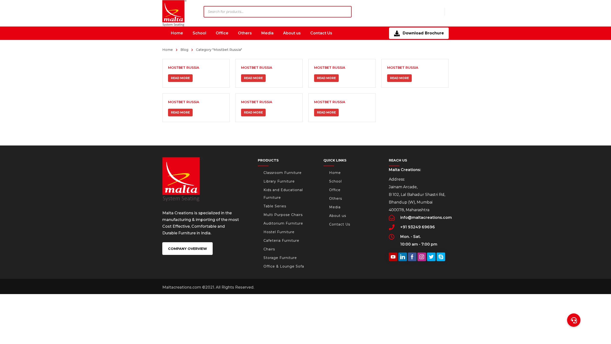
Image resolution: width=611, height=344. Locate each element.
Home (167, 50)
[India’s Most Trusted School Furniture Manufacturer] (174, 13)
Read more (180, 78)
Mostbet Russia (183, 67)
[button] (573, 320)
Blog (184, 50)
